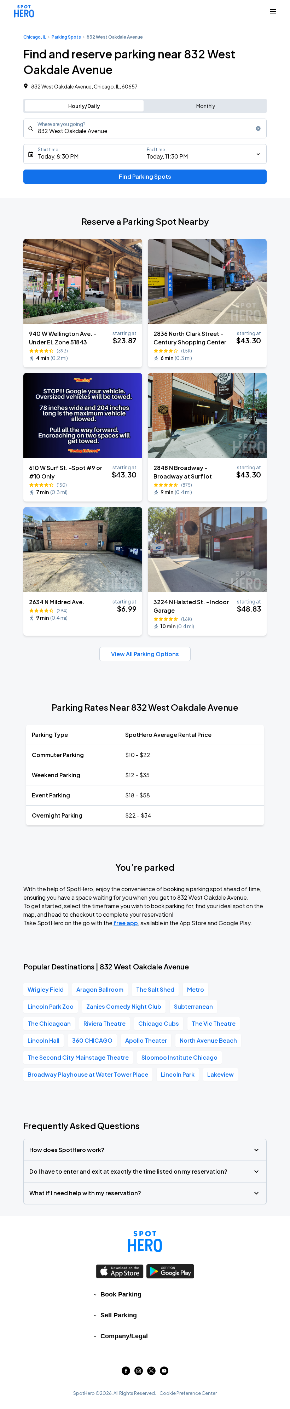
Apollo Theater (146, 1040)
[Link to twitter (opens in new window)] (151, 1372)
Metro (195, 989)
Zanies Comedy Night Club (123, 1006)
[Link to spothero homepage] (145, 1242)
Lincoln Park (178, 1074)
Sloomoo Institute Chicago (179, 1057)
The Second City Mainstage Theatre (78, 1057)
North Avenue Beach (208, 1040)
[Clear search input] (258, 128)
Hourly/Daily (84, 106)
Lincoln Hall (43, 1040)
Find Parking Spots (145, 176)
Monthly (205, 106)
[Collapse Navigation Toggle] (273, 11)
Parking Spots (66, 37)
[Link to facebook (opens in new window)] (126, 1372)
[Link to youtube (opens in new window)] (164, 1372)
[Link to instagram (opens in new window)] (138, 1372)
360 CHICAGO (92, 1040)
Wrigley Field (46, 989)
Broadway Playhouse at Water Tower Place (88, 1074)
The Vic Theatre (214, 1023)
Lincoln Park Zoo (51, 1006)
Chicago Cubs (158, 1023)
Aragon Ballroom (99, 989)
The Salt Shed (155, 989)
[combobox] (145, 128)
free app (126, 923)
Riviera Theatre (104, 1023)
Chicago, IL (34, 37)
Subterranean (193, 1006)
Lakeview (220, 1074)
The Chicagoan (49, 1023)
